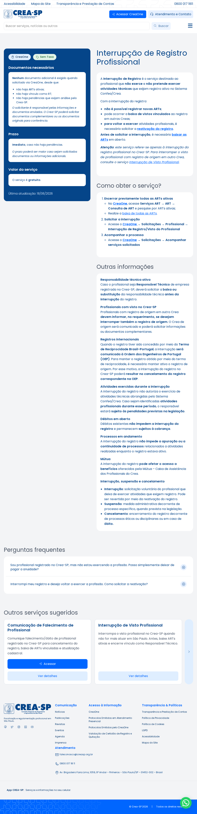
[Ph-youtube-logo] (32, 726)
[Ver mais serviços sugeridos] (189, 651)
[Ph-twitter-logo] (12, 726)
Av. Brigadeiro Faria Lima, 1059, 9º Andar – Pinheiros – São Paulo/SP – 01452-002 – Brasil (111, 772)
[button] (186, 803)
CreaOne (130, 240)
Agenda (60, 736)
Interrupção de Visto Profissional (154, 162)
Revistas (60, 724)
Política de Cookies (153, 724)
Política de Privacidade (155, 718)
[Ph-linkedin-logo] (25, 726)
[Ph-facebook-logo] (5, 726)
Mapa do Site (150, 742)
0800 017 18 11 (67, 763)
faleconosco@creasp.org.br (76, 754)
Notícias (60, 711)
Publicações (62, 718)
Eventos (59, 730)
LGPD (145, 730)
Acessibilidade (150, 736)
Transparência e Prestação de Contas (164, 711)
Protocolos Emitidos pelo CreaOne (108, 727)
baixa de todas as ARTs (139, 213)
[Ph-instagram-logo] (18, 726)
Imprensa (60, 742)
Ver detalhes (47, 676)
